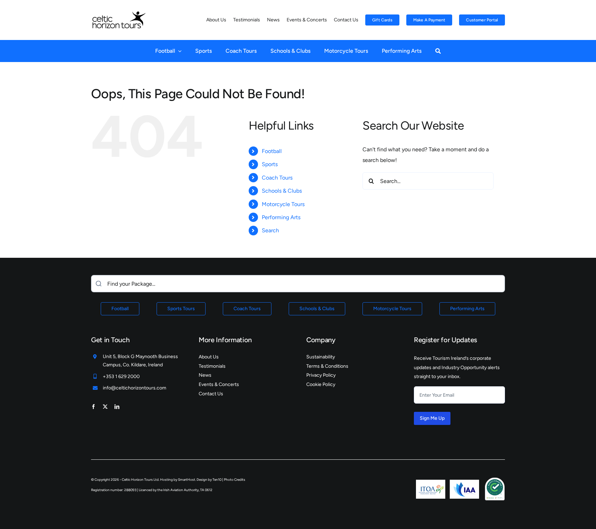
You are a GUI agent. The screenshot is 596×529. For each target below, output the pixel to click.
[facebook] (93, 406)
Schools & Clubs (282, 190)
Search (270, 230)
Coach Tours (277, 177)
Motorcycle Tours (283, 204)
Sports (270, 164)
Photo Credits (234, 479)
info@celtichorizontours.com (134, 388)
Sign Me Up (432, 418)
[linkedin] (117, 406)
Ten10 (216, 479)
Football (272, 151)
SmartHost (186, 479)
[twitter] (105, 406)
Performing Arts (281, 217)
